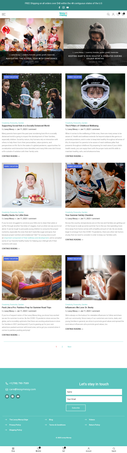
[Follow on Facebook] (59, 7)
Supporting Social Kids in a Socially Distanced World (25, 126)
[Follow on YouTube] (67, 7)
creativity (25, 55)
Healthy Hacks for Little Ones (15, 215)
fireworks (32, 55)
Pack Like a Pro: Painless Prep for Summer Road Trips (26, 307)
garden (38, 55)
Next (69, 347)
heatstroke (51, 55)
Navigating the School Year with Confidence (31, 59)
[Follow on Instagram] (63, 7)
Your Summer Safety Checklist (79, 215)
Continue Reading (10, 156)
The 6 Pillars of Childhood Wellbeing (81, 126)
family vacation (11, 77)
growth (44, 55)
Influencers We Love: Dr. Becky (79, 307)
